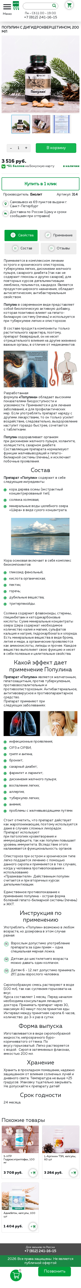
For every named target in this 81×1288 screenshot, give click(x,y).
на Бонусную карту (30, 166)
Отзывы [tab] (63, 248)
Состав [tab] (26, 248)
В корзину (56, 148)
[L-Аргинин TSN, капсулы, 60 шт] (60, 1139)
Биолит (36, 194)
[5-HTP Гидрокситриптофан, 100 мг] (20, 1139)
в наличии (71, 166)
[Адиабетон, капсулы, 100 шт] (20, 1196)
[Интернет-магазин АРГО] (17, 6)
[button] (6, 86)
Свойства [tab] (25, 235)
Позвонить (54, 1271)
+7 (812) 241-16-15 (40, 17)
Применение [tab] (62, 235)
